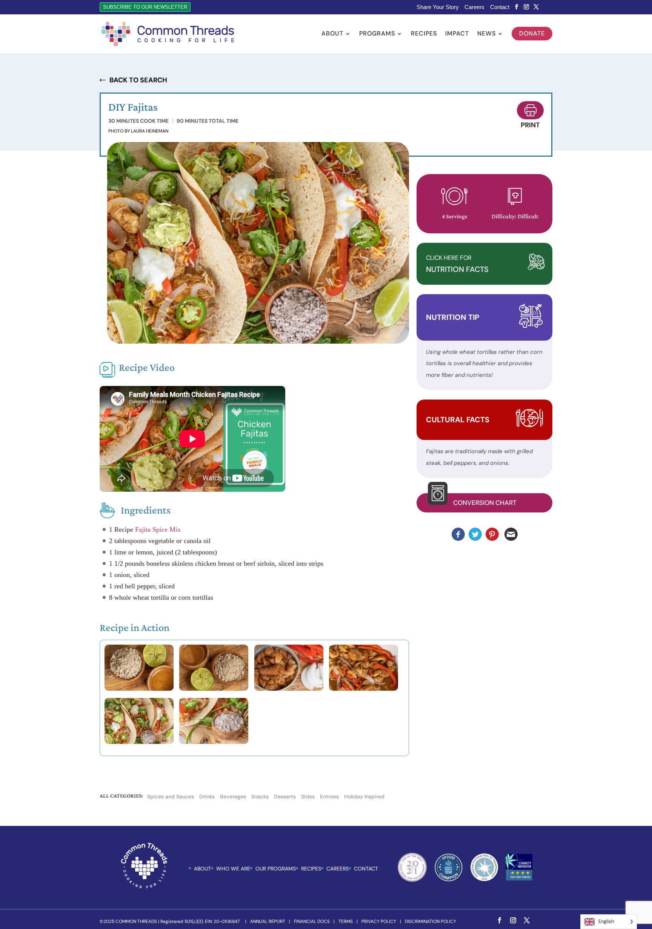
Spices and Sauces (170, 796)
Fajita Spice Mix (157, 529)
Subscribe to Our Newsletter (145, 7)
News (486, 34)
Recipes (424, 34)
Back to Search (138, 80)
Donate (532, 33)
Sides (308, 796)
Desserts (285, 796)
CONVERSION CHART (485, 502)
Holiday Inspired (364, 796)
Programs (377, 34)
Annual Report (267, 921)
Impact (457, 34)
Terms (345, 921)
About (332, 34)
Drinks (207, 796)
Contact (499, 7)
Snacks (260, 796)
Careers (474, 7)
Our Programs (275, 868)
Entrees (329, 796)
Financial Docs (312, 921)
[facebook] (516, 7)
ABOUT (202, 868)
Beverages (233, 796)
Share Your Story (438, 7)
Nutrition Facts (457, 264)
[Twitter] (536, 7)
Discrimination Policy (430, 921)
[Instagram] (526, 7)
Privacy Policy (378, 921)
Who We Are (233, 868)
